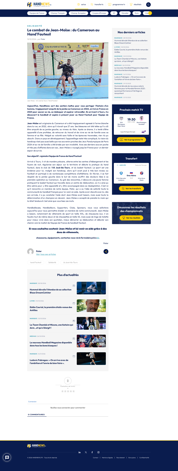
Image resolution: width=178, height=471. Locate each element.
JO (114, 13)
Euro (137, 13)
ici (98, 237)
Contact (95, 457)
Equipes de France (37, 13)
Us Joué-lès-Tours (70, 262)
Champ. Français (58, 13)
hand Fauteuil (35, 262)
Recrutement (120, 457)
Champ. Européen (78, 13)
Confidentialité (144, 457)
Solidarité (52, 262)
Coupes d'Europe (99, 13)
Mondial (125, 13)
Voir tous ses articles (46, 254)
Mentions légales (107, 457)
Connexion (32, 401)
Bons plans (132, 457)
